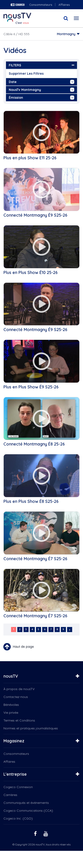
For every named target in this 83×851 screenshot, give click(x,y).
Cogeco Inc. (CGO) (18, 818)
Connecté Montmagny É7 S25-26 (35, 558)
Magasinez (13, 740)
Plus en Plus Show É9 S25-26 (31, 387)
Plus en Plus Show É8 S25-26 (31, 501)
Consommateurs (40, 4)
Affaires (64, 4)
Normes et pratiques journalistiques (30, 728)
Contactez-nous (15, 697)
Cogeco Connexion (18, 787)
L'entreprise (15, 774)
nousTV (10, 676)
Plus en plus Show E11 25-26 (29, 157)
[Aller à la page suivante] (69, 629)
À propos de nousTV (19, 689)
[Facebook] (36, 833)
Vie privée (10, 712)
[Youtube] (46, 833)
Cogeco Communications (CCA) (28, 810)
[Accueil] (17, 18)
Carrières (10, 795)
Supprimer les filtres (26, 73)
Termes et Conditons (19, 720)
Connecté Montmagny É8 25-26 (34, 444)
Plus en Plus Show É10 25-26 (30, 272)
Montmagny (66, 34)
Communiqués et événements (26, 803)
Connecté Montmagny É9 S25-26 (35, 215)
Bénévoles (11, 705)
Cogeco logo (18, 4)
